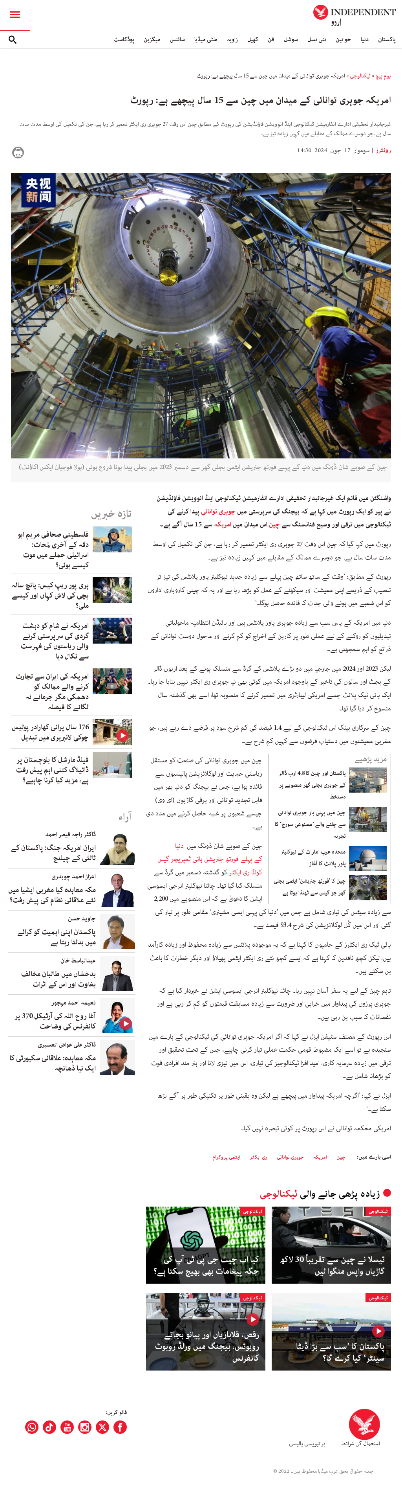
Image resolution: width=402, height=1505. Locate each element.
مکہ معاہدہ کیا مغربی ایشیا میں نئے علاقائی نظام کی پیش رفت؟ (52, 895)
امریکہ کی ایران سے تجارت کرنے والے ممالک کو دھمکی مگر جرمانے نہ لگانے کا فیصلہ (52, 692)
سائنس (177, 39)
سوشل (291, 39)
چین (274, 524)
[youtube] (67, 1427)
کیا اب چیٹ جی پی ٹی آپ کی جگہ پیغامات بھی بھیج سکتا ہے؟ (206, 1265)
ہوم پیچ (383, 76)
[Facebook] (120, 1427)
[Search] (12, 40)
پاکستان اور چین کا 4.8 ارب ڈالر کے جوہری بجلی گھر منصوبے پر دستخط (312, 785)
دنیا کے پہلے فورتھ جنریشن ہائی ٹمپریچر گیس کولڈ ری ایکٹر (209, 859)
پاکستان (387, 39)
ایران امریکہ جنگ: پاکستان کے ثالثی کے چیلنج (53, 853)
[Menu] (15, 15)
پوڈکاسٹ (123, 39)
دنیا (365, 39)
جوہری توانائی (218, 511)
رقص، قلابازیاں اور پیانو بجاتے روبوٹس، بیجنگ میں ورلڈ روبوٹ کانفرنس (207, 1346)
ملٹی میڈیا (205, 39)
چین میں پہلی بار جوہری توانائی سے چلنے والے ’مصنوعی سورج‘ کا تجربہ (310, 824)
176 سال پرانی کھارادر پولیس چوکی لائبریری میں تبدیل (50, 732)
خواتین (343, 39)
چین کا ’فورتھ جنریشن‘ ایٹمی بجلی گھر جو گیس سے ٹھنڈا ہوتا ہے (310, 887)
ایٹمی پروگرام (226, 1157)
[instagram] (84, 1427)
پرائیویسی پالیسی (307, 1443)
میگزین (152, 39)
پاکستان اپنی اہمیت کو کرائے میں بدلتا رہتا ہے (56, 937)
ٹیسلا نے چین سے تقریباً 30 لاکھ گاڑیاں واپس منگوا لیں (332, 1265)
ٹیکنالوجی (360, 76)
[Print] (18, 152)
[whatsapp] (31, 1427)
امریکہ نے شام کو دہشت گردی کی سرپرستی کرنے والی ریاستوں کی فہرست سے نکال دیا (55, 641)
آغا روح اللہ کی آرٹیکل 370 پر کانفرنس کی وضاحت (55, 1021)
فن (271, 39)
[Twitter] (102, 1427)
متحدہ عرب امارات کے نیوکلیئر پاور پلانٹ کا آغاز (313, 858)
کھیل (252, 39)
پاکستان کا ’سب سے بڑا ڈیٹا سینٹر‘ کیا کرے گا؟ (340, 1352)
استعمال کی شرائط (360, 1443)
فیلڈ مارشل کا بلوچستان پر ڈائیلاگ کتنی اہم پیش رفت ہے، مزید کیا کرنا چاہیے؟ (52, 770)
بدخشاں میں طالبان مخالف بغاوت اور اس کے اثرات (58, 979)
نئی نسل (316, 39)
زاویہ (232, 39)
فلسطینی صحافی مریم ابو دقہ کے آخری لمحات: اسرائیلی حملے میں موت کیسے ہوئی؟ (53, 550)
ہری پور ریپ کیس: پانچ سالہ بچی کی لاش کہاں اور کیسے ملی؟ (50, 595)
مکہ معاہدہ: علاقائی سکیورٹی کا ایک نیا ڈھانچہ (52, 1063)
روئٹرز (383, 150)
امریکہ (223, 524)
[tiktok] (49, 1427)
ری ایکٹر (258, 1157)
